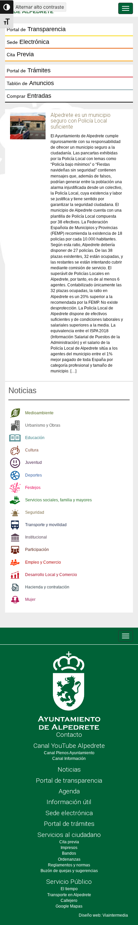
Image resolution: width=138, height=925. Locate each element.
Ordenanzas (69, 859)
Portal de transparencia (69, 780)
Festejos (33, 487)
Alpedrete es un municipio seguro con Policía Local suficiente (81, 121)
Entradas (29, 95)
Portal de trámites (69, 824)
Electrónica (28, 42)
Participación (37, 549)
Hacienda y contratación (47, 587)
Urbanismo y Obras (42, 425)
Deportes (33, 475)
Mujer (30, 599)
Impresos (69, 847)
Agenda (69, 791)
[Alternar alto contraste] (6, 7)
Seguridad (34, 512)
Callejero (69, 900)
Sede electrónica (69, 813)
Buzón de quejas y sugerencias (69, 870)
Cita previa (69, 842)
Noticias (69, 769)
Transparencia (36, 29)
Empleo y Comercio (43, 562)
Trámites (29, 70)
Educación (35, 437)
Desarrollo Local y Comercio (51, 574)
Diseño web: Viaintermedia (103, 915)
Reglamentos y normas (69, 865)
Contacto (69, 734)
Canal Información (69, 758)
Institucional (36, 537)
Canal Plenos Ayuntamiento (69, 753)
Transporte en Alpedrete (69, 895)
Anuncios (30, 83)
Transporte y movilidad (46, 524)
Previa (20, 54)
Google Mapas (69, 906)
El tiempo (69, 888)
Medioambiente (39, 413)
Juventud (33, 462)
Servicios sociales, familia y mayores (58, 500)
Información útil (69, 802)
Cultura (32, 450)
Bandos (69, 853)
